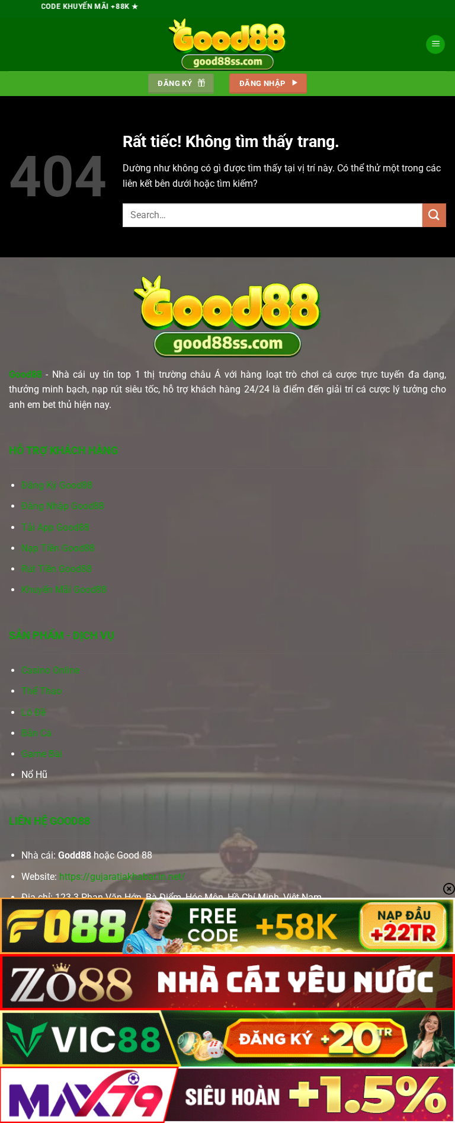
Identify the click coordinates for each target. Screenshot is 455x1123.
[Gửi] (434, 214)
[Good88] (227, 44)
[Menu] (435, 45)
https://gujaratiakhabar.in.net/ (122, 876)
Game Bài (41, 754)
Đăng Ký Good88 (56, 485)
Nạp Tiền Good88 (58, 548)
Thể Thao (41, 691)
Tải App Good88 (55, 527)
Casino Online (50, 670)
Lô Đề (33, 712)
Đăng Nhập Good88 (62, 506)
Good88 (25, 374)
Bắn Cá (36, 733)
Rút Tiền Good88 (56, 569)
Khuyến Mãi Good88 (64, 589)
